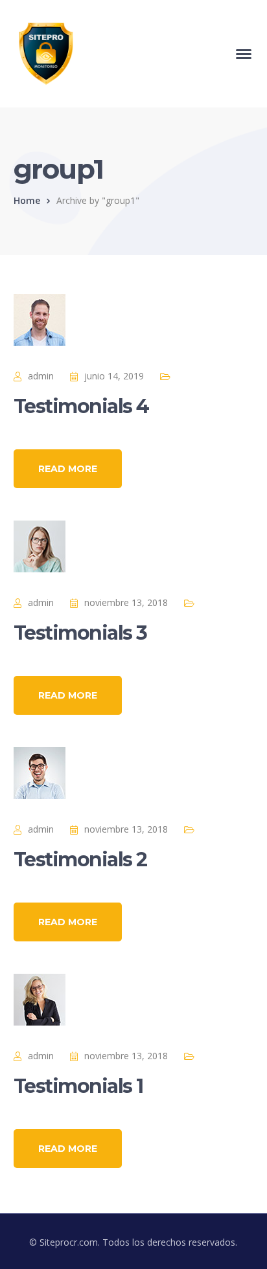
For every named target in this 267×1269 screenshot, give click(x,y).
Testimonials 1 (78, 1086)
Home (27, 200)
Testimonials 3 (80, 633)
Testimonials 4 (81, 406)
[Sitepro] (46, 53)
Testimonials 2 (80, 859)
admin (41, 376)
